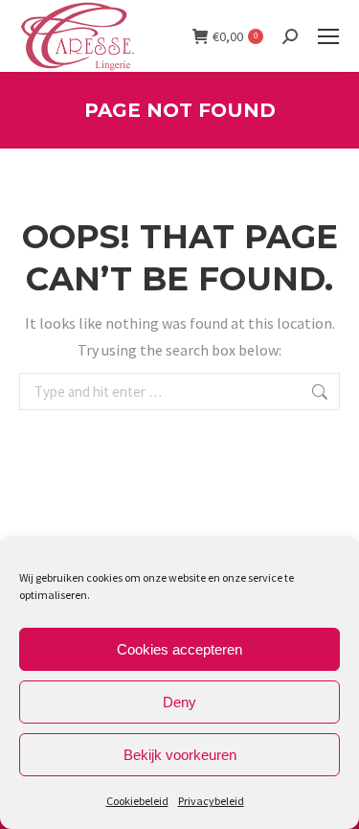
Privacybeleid (211, 801)
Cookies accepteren (179, 649)
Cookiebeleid (137, 801)
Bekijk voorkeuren (179, 755)
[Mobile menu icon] (328, 36)
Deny (179, 702)
